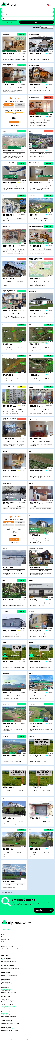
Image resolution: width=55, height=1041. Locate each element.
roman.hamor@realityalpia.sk (8, 992)
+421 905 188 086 (5, 991)
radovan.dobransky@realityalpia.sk (10, 968)
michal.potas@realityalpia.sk (8, 961)
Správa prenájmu (5, 939)
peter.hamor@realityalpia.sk (8, 1001)
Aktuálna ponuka (5, 929)
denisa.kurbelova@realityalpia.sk (9, 1016)
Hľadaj (36, 22)
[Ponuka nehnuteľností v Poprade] (13, 5)
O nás (2, 941)
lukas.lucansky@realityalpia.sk (8, 984)
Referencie (4, 932)
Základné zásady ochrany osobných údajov (13, 949)
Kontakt (3, 944)
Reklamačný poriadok (7, 946)
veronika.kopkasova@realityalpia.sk (10, 1023)
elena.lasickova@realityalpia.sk (9, 1008)
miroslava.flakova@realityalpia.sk (9, 1030)
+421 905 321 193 (5, 999)
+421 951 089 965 (5, 1015)
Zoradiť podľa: (36, 27)
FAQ (2, 937)
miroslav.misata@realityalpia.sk (9, 975)
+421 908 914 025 (5, 982)
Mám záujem (40, 910)
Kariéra (3, 934)
